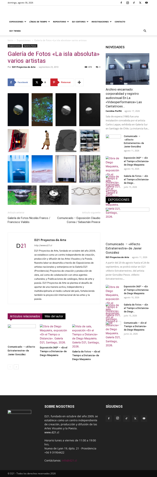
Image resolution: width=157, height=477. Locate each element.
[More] (79, 82)
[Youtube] (146, 2)
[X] (140, 2)
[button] (144, 31)
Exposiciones (16, 21)
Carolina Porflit (114, 110)
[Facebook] (121, 2)
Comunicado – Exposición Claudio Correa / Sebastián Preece (78, 220)
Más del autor (54, 316)
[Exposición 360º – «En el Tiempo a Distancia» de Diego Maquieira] (54, 334)
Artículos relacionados (25, 316)
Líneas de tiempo (38, 21)
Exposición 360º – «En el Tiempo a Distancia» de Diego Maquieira (53, 351)
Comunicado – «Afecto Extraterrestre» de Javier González (21, 350)
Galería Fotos (30, 45)
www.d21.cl (51, 432)
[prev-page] (10, 366)
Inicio (10, 40)
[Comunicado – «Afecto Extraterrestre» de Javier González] (22, 334)
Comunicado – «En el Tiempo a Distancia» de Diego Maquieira (135, 326)
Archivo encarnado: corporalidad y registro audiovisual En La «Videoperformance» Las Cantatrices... (124, 97)
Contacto (120, 21)
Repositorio (59, 21)
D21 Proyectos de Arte (24, 66)
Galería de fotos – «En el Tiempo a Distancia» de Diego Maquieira (86, 355)
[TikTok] (134, 2)
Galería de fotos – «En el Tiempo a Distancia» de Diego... (136, 179)
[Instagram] (127, 2)
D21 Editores (79, 21)
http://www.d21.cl (43, 245)
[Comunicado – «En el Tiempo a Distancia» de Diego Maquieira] (113, 326)
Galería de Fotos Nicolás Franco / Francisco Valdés (29, 220)
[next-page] (16, 366)
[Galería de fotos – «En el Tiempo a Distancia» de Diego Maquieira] (86, 336)
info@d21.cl (69, 460)
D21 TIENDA (15, 30)
